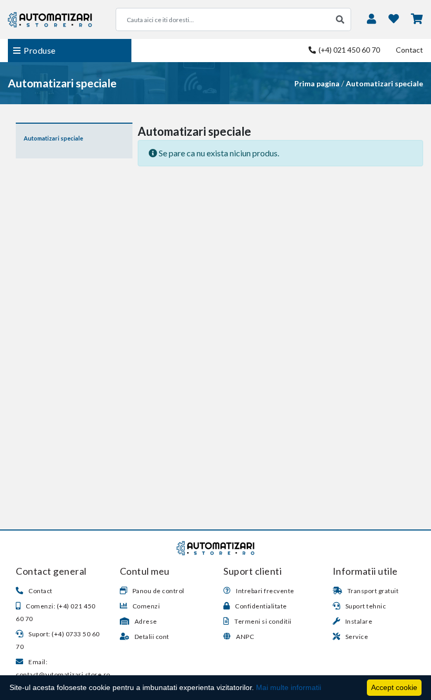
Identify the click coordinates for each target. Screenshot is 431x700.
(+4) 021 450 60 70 (348, 49)
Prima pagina (317, 83)
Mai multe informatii (288, 687)
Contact (409, 49)
